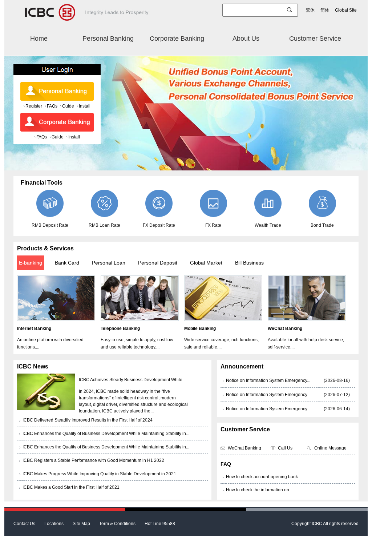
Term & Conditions (117, 523)
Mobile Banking (200, 328)
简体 (324, 10)
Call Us (285, 448)
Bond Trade (322, 225)
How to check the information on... (259, 489)
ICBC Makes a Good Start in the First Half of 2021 (71, 487)
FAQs (52, 106)
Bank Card (67, 263)
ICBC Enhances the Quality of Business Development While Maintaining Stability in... (106, 433)
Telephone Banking (120, 328)
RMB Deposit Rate (50, 225)
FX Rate (213, 225)
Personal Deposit (157, 263)
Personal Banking (108, 38)
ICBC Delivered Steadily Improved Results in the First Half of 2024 (88, 420)
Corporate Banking (177, 38)
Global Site (346, 10)
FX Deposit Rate (159, 225)
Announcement (242, 366)
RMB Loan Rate (104, 225)
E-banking (30, 263)
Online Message (330, 448)
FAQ (226, 464)
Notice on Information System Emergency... (268, 380)
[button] (179, 164)
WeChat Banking (285, 328)
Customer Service (315, 38)
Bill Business (249, 263)
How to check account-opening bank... (263, 476)
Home (39, 38)
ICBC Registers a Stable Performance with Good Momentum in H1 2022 (93, 460)
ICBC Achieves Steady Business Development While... (132, 379)
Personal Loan (108, 263)
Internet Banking (34, 328)
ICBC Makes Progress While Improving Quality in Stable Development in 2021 (99, 473)
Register (33, 106)
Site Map (81, 523)
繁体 (310, 10)
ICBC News (32, 366)
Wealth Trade (268, 225)
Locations (54, 523)
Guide (68, 106)
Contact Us (24, 523)
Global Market (206, 263)
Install (84, 106)
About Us (245, 38)
